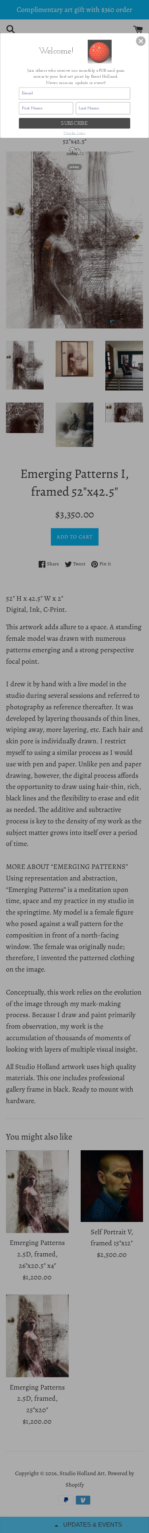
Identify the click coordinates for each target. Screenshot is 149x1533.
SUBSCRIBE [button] (74, 123)
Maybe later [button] (74, 133)
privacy (74, 166)
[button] (140, 41)
